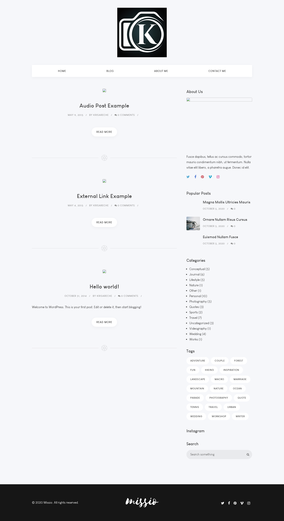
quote (242, 397)
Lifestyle (194, 280)
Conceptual (197, 269)
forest (238, 360)
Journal (194, 274)
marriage (240, 379)
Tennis (194, 407)
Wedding (195, 334)
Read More (104, 131)
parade (195, 397)
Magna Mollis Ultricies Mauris (226, 202)
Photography (198, 301)
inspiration (231, 369)
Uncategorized (199, 323)
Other (193, 290)
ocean (237, 388)
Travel (193, 318)
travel (213, 407)
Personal (195, 296)
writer (240, 416)
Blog (110, 70)
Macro (219, 379)
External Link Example (104, 196)
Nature (194, 285)
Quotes (194, 307)
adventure (197, 360)
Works (193, 339)
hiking (209, 369)
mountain (197, 388)
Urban (231, 407)
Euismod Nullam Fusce (220, 237)
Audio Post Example (104, 105)
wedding (196, 416)
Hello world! (104, 286)
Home (62, 70)
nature (219, 388)
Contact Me (217, 70)
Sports (193, 312)
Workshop (219, 416)
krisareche (101, 114)
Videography (198, 328)
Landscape (197, 379)
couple (220, 360)
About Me (161, 70)
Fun (193, 369)
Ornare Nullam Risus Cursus (225, 219)
